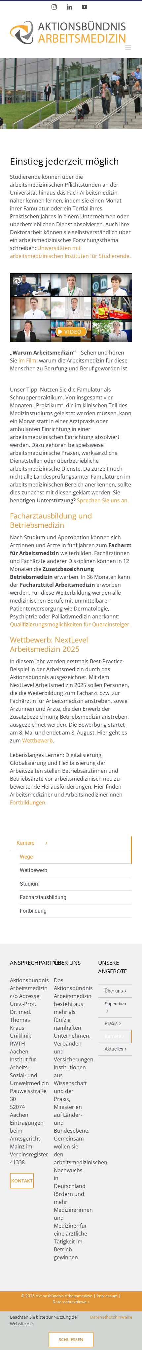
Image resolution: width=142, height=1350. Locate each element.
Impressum (107, 1296)
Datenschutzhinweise (111, 1317)
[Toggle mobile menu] (128, 47)
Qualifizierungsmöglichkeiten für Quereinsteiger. (70, 624)
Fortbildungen (27, 802)
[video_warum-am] (71, 275)
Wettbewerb (37, 740)
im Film (27, 360)
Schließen (71, 1339)
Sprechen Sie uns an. (103, 500)
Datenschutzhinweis (71, 1301)
